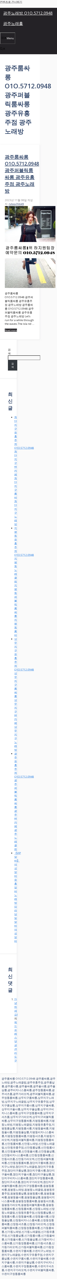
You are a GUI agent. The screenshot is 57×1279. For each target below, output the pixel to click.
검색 (9, 351)
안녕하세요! (16, 1006)
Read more (11, 330)
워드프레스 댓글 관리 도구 (15, 1041)
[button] (2, 49)
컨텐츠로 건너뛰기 (11, 2)
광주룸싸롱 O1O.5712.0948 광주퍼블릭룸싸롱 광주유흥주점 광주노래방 (22, 173)
